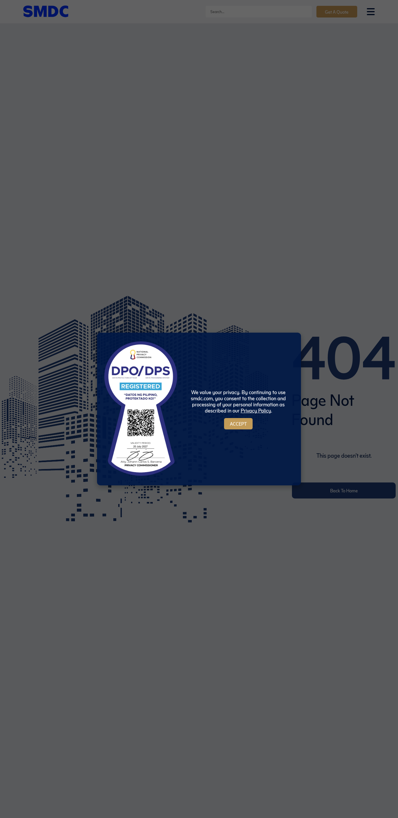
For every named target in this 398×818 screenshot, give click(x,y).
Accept (238, 423)
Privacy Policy (256, 410)
